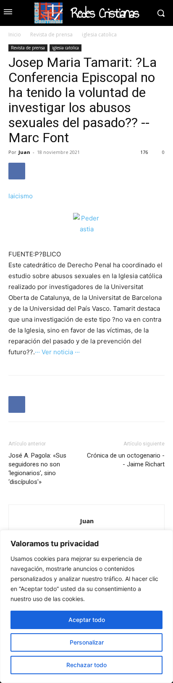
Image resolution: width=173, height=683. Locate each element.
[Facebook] (16, 171)
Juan (24, 152)
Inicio (14, 34)
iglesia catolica (99, 34)
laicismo (20, 196)
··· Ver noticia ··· (57, 352)
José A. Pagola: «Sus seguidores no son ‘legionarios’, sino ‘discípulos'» (37, 469)
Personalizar (87, 642)
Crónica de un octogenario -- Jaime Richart (126, 460)
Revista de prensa (51, 34)
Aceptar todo (86, 619)
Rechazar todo (86, 664)
